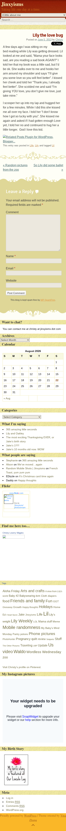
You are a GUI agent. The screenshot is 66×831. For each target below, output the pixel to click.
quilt (34, 639)
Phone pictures (42, 633)
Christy (59, 39)
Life (32, 145)
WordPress (30, 815)
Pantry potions (20, 634)
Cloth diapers (48, 596)
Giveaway (7, 607)
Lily (37, 145)
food (6, 601)
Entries (13, 801)
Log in (9, 797)
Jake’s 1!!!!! (12, 445)
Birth (38, 596)
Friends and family (27, 601)
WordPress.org (14, 809)
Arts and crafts (33, 591)
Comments (15, 805)
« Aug (7, 398)
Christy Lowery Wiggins (13, 533)
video (8, 651)
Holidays (46, 607)
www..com (16, 493)
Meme (56, 621)
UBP (35, 646)
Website (11, 280)
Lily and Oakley (15, 433)
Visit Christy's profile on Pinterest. (22, 667)
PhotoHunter (9, 639)
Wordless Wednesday (43, 652)
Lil (53, 145)
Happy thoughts (27, 480)
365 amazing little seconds (21, 429)
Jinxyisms (12, 4)
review (42, 639)
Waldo (20, 651)
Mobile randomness (21, 627)
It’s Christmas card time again (36, 476)
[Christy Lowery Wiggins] (14, 537)
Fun (49, 601)
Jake (21, 614)
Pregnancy (23, 639)
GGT (56, 601)
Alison (9, 464)
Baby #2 (14, 595)
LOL (35, 621)
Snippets (50, 639)
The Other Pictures (11, 646)
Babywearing (27, 595)
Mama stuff (45, 621)
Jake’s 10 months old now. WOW (25, 449)
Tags (4, 583)
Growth (17, 607)
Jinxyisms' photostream (19, 506)
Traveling (26, 645)
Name (11, 256)
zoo (5, 657)
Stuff (58, 639)
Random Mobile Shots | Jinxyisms (25, 468)
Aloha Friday (11, 591)
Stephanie (12, 460)
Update (42, 645)
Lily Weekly (22, 621)
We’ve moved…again (29, 464)
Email (10, 268)
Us (51, 644)
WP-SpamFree (48, 300)
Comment (12, 212)
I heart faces (12, 615)
